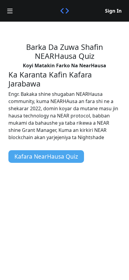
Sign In (113, 11)
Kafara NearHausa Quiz (46, 156)
